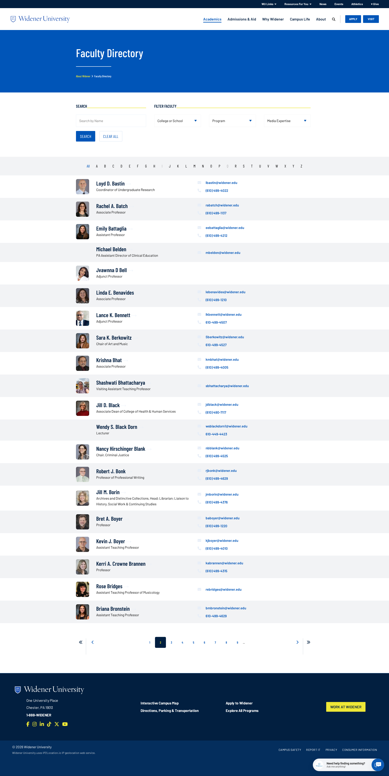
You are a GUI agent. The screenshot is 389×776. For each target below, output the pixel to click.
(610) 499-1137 (216, 213)
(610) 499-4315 (216, 571)
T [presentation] (252, 166)
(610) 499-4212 (216, 235)
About (321, 19)
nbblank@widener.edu (222, 448)
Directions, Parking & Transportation (170, 710)
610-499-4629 (216, 616)
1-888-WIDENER (38, 715)
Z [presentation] (301, 166)
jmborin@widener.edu (222, 494)
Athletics (357, 4)
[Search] (333, 19)
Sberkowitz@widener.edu (225, 337)
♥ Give (375, 4)
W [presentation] (277, 166)
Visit (371, 19)
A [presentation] (97, 166)
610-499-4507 (216, 322)
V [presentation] (268, 166)
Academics (212, 19)
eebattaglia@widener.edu (225, 227)
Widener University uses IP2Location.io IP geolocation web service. (53, 753)
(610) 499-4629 (217, 478)
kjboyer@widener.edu (222, 540)
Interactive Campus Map (159, 703)
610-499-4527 (216, 345)
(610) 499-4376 (217, 502)
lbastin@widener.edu (221, 182)
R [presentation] (235, 166)
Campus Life (300, 19)
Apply (353, 19)
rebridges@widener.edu (224, 589)
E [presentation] (129, 166)
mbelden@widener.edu (223, 252)
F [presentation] (138, 166)
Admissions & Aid (242, 19)
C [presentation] (113, 166)
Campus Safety (290, 749)
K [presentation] (178, 166)
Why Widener (273, 19)
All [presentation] (88, 166)
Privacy (331, 749)
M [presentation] (194, 166)
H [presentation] (154, 166)
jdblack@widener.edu (222, 404)
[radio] (98, 164)
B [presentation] (105, 166)
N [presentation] (203, 166)
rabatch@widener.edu (222, 205)
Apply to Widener (239, 703)
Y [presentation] (293, 166)
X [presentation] (285, 166)
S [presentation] (244, 166)
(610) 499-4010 (217, 548)
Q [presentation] (227, 166)
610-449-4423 (216, 434)
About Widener (83, 76)
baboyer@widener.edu (222, 518)
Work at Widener (345, 707)
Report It (313, 749)
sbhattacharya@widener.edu (227, 386)
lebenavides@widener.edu (225, 292)
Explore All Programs (242, 710)
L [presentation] (186, 166)
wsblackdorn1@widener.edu (226, 426)
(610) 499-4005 (217, 367)
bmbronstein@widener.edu (226, 608)
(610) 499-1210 (216, 300)
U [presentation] (260, 166)
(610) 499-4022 (217, 190)
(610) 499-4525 (217, 456)
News (323, 4)
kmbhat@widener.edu (222, 359)
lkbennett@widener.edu (224, 314)
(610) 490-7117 (216, 412)
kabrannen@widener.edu (224, 563)
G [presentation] (146, 166)
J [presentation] (170, 166)
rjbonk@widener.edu (221, 470)
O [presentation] (211, 166)
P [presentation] (219, 166)
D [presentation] (121, 166)
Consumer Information (359, 749)
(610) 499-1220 (216, 526)
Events (338, 4)
